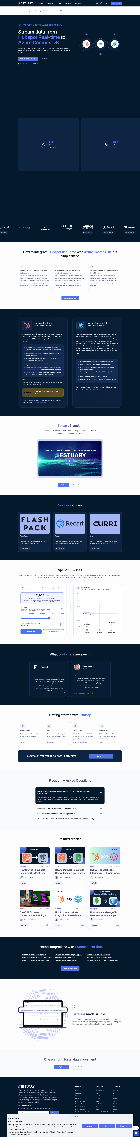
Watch (101, 742)
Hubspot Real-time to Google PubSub (35, 960)
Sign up (22, 742)
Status (114, 1106)
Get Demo (45, 58)
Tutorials (98, 1098)
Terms (114, 1101)
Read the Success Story (82, 693)
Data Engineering (100, 1103)
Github (97, 1109)
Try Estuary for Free (70, 298)
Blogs (97, 1093)
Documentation (100, 1090)
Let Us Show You (78, 1067)
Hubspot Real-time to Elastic (65, 957)
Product (40, 3)
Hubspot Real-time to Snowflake (98, 955)
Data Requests (117, 1103)
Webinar (98, 1106)
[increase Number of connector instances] (62, 625)
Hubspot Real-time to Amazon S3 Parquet (37, 957)
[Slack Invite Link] (97, 3)
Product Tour (78, 1098)
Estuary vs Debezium (80, 1109)
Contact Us (76, 485)
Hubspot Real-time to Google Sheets (100, 957)
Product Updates (100, 1095)
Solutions (50, 3)
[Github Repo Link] (101, 3)
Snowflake (32, 369)
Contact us (100, 756)
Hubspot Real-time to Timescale (66, 960)
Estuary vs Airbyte (80, 1103)
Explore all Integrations (70, 968)
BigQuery (38, 369)
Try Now (63, 485)
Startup (115, 1109)
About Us (115, 1090)
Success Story (61, 232)
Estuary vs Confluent (80, 1106)
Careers (115, 1093)
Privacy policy (74, 1116)
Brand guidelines (117, 1111)
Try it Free (116, 3)
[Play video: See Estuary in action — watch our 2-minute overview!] (70, 461)
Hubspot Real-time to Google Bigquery (68, 955)
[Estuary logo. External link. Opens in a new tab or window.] (14, 1118)
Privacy (115, 1098)
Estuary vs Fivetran (80, 1101)
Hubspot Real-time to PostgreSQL (34, 955)
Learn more (50, 742)
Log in (107, 3)
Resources (78, 3)
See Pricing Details (54, 631)
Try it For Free (31, 631)
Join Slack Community (80, 742)
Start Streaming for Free (28, 58)
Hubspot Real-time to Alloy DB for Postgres (102, 960)
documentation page (39, 402)
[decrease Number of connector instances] (50, 625)
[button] (41, 3)
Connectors (68, 3)
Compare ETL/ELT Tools (102, 1111)
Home (22, 11)
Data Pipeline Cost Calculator (83, 1111)
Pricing (60, 3)
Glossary (98, 1101)
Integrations (30, 11)
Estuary (77, 1090)
